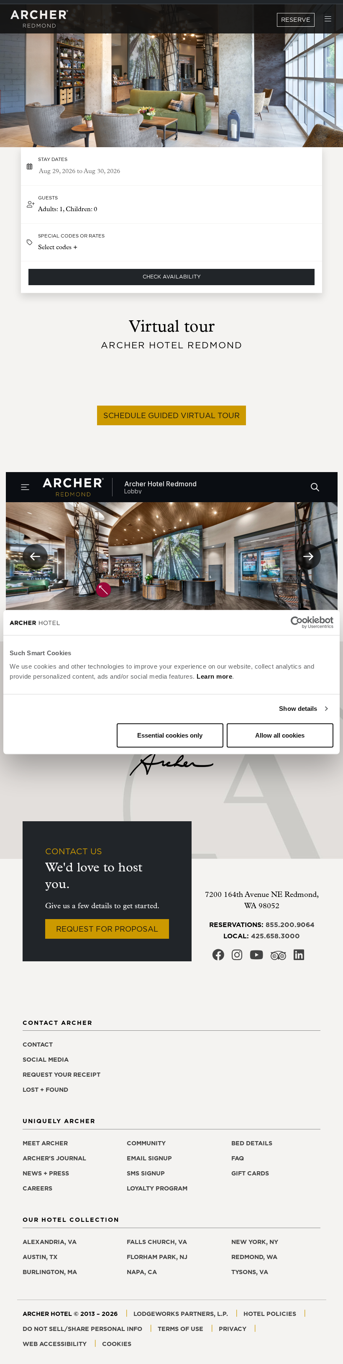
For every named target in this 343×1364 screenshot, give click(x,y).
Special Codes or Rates (71, 235)
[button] (172, 204)
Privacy (232, 1329)
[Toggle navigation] (328, 19)
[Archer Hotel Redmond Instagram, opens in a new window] (237, 957)
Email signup (149, 1158)
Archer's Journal (54, 1158)
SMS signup (146, 1173)
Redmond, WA (254, 1257)
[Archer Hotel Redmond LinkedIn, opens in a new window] (299, 957)
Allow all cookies (280, 734)
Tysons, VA (249, 1272)
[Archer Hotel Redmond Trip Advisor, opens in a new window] (278, 957)
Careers (37, 1188)
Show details (298, 708)
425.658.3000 (275, 935)
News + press (46, 1173)
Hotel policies (269, 1314)
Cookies (116, 1344)
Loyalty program (157, 1188)
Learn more (214, 675)
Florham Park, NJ (157, 1257)
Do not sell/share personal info (82, 1329)
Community (146, 1143)
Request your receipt (61, 1074)
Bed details (251, 1143)
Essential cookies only (169, 734)
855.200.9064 (290, 924)
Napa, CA (142, 1272)
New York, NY (254, 1242)
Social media (46, 1059)
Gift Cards (250, 1173)
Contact (38, 1044)
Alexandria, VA (50, 1242)
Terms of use (180, 1329)
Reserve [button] (295, 19)
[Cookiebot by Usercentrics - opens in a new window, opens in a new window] (296, 622)
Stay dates (52, 159)
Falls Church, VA (157, 1242)
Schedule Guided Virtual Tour (171, 415)
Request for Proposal (107, 929)
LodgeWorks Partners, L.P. (180, 1314)
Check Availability (172, 276)
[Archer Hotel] (39, 19)
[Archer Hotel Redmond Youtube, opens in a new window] (256, 957)
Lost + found (45, 1090)
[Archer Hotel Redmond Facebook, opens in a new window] (218, 957)
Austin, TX (40, 1257)
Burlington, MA (50, 1272)
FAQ (237, 1158)
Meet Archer (45, 1143)
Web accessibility (55, 1344)
